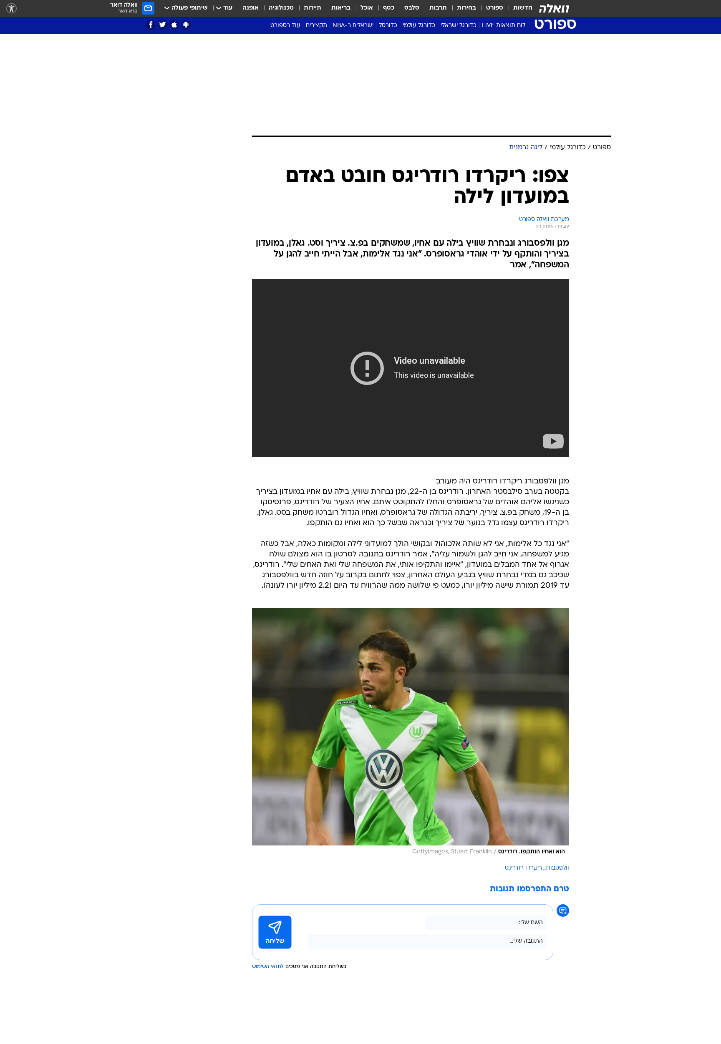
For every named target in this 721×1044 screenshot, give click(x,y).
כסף (388, 8)
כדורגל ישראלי (458, 25)
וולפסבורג (557, 868)
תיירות (312, 8)
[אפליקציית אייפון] (174, 25)
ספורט (494, 8)
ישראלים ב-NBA (353, 25)
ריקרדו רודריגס (523, 868)
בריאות (340, 8)
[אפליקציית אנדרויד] (186, 25)
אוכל (366, 8)
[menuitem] (517, 8)
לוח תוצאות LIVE (503, 25)
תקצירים (316, 25)
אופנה (250, 8)
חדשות (522, 8)
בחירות (466, 8)
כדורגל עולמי (419, 25)
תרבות (438, 8)
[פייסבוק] (151, 25)
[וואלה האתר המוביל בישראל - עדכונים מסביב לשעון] (554, 8)
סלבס (411, 8)
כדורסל (388, 25)
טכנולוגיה (281, 8)
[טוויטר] (162, 25)
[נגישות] (11, 8)
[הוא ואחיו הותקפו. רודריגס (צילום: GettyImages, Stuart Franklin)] (410, 734)
